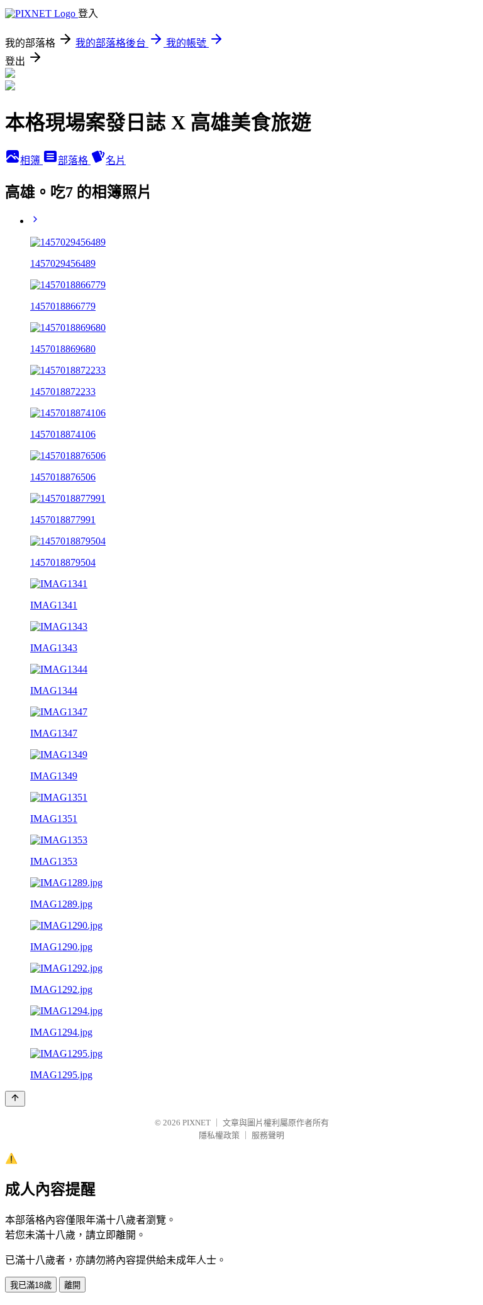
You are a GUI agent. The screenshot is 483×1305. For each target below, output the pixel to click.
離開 (72, 1285)
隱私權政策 (219, 1135)
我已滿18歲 (31, 1285)
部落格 (74, 160)
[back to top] (15, 1099)
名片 (116, 160)
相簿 (31, 160)
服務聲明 (268, 1135)
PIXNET (196, 1122)
